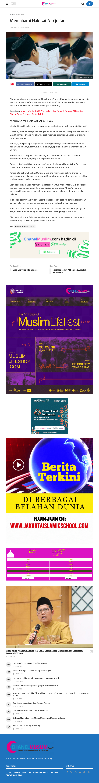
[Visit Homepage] (49, 3)
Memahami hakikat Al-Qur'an (24, 226)
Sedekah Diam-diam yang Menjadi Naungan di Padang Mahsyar (39, 718)
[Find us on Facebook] (67, 772)
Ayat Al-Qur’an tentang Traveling (26, 725)
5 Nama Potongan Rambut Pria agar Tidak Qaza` (32, 671)
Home (12, 15)
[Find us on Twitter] (71, 772)
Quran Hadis (20, 15)
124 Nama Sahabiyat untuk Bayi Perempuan (30, 663)
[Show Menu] (7, 3)
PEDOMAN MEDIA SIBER (38, 772)
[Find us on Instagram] (75, 772)
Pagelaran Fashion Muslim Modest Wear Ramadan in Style (36, 678)
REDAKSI (54, 772)
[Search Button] (82, 3)
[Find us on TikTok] (84, 772)
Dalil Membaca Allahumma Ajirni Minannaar (31, 710)
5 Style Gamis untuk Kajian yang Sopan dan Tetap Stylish (35, 686)
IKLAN (8, 772)
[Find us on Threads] (89, 772)
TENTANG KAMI (20, 772)
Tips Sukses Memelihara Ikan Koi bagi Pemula (31, 703)
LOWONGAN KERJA (14, 775)
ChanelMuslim (20, 759)
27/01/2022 (13, 27)
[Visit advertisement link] (49, 245)
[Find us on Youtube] (80, 772)
